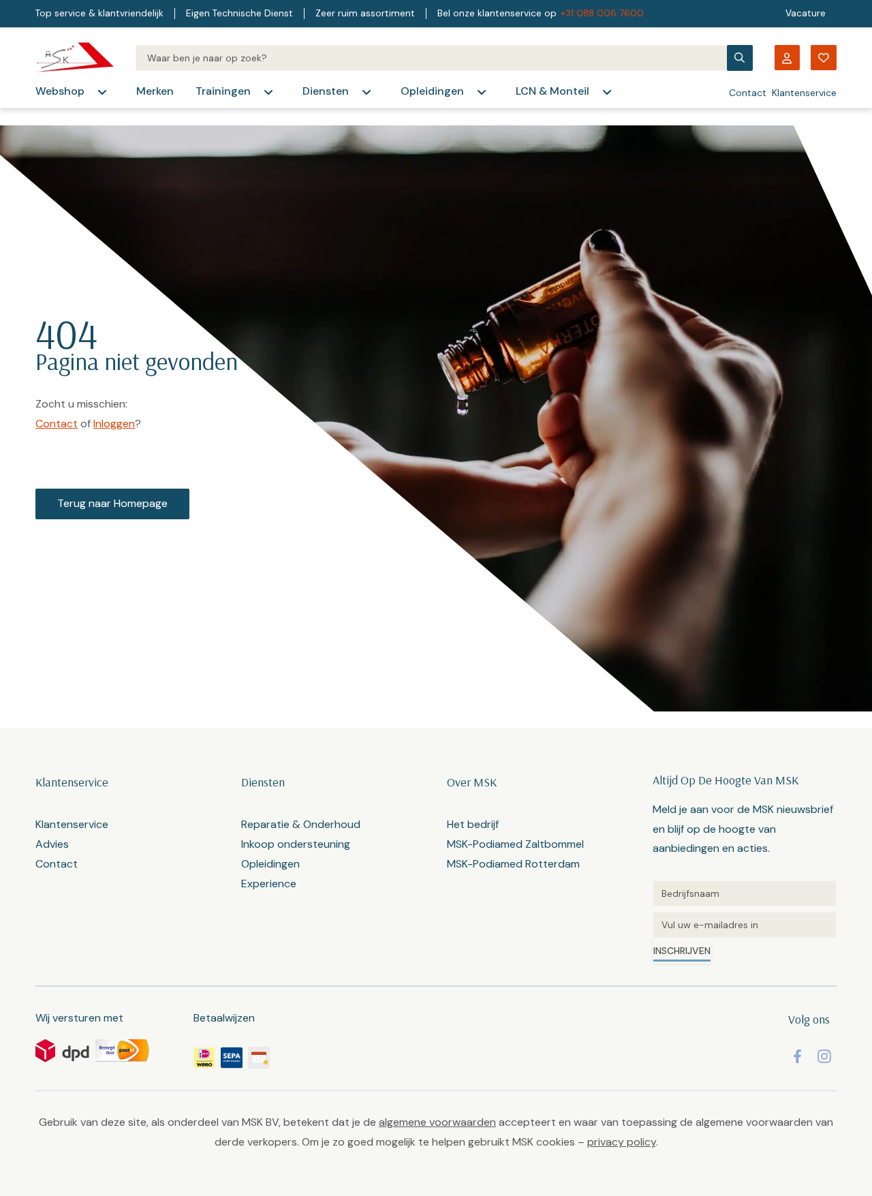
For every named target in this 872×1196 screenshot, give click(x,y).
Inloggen (114, 423)
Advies (52, 844)
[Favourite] (823, 57)
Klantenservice (804, 93)
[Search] (431, 58)
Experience (268, 883)
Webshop (59, 91)
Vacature (805, 13)
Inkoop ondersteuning (295, 844)
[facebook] (797, 1056)
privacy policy (621, 1142)
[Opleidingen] (481, 92)
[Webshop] (102, 92)
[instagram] (824, 1056)
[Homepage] (74, 57)
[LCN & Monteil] (607, 92)
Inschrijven (682, 951)
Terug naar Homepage (112, 503)
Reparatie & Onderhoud (300, 824)
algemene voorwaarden (437, 1122)
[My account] (787, 57)
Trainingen (223, 91)
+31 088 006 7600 (602, 13)
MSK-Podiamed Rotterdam (513, 864)
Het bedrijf (473, 824)
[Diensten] (366, 92)
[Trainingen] (268, 92)
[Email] (745, 925)
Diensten (325, 91)
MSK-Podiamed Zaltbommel (515, 844)
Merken (155, 91)
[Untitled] (745, 893)
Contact (747, 93)
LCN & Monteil (552, 91)
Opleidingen (432, 91)
